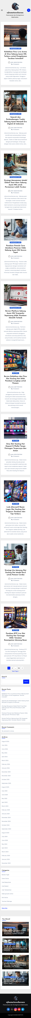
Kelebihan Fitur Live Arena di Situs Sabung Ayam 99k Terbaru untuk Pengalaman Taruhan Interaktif (15, 695)
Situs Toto (4, 908)
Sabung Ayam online (15, 48)
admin (12, 62)
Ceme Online (5, 878)
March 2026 (5, 760)
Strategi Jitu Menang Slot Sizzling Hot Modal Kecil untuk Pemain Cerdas (15, 572)
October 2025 (5, 779)
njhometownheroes (15, 13)
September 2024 (6, 829)
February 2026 (6, 764)
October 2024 (5, 825)
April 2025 (4, 802)
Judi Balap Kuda (6, 882)
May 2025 (4, 798)
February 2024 (6, 855)
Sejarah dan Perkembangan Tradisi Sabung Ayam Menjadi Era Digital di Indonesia (15, 948)
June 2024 (5, 840)
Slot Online (15, 373)
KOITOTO (20, 1015)
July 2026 (4, 745)
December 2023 (6, 863)
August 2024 (5, 832)
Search (4, 676)
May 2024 (4, 844)
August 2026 (5, 741)
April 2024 (5, 848)
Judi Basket (5, 886)
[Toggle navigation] (2, 10)
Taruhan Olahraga (7, 901)
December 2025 (6, 772)
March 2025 (5, 806)
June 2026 (5, 749)
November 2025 (6, 775)
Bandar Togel (5, 874)
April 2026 (5, 756)
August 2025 (5, 787)
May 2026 (4, 753)
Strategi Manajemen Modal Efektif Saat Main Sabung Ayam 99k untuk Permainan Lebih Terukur (14, 707)
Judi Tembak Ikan (6, 890)
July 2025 (4, 791)
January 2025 (6, 813)
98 (19, 668)
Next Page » (15, 671)
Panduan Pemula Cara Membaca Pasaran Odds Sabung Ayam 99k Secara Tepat (14, 981)
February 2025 (6, 810)
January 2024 (6, 859)
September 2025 (6, 783)
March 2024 (5, 851)
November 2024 (6, 821)
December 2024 (6, 817)
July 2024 (4, 836)
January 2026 (6, 768)
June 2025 (5, 794)
